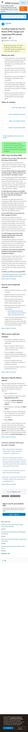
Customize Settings (20, 728)
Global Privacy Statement (16, 718)
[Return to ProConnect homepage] (12, 2)
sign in (14, 491)
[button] (2, 2)
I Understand (8, 727)
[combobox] (13, 17)
